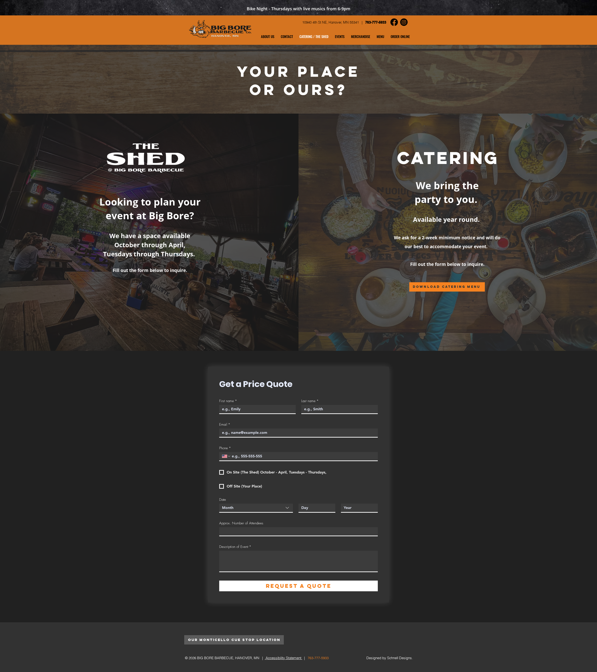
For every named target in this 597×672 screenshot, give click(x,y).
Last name (310, 401)
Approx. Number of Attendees (241, 523)
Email (224, 424)
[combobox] (256, 508)
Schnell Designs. (400, 658)
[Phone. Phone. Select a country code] (226, 456)
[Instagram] (404, 22)
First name (228, 401)
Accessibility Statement (283, 658)
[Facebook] (394, 22)
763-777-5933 (375, 22)
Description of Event (235, 547)
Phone (225, 448)
